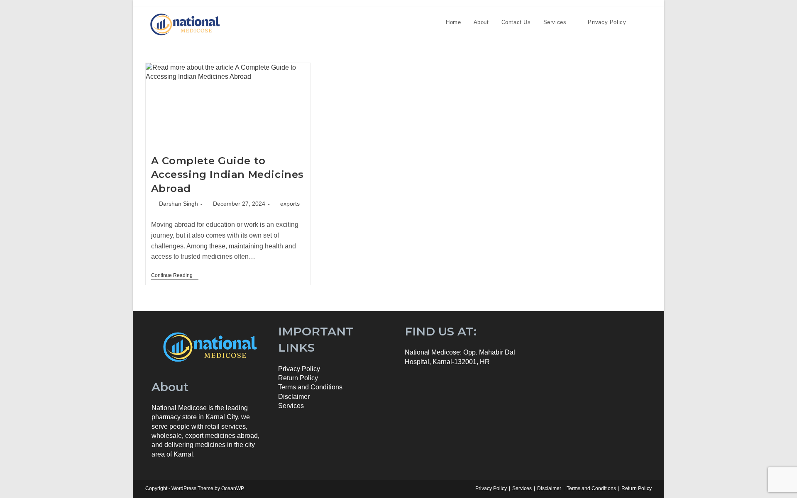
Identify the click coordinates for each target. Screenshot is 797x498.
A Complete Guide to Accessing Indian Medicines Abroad (227, 174)
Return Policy (636, 488)
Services (291, 405)
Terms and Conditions (591, 488)
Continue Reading (174, 275)
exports (290, 203)
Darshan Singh (178, 203)
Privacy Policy (299, 368)
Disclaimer (294, 396)
